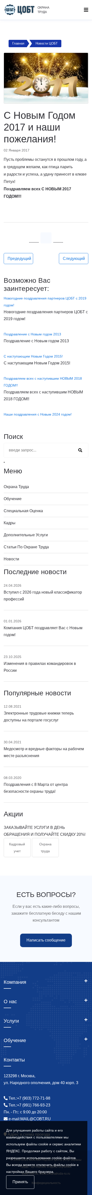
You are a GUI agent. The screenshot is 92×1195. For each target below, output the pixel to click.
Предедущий (19, 258)
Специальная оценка (23, 511)
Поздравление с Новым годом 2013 (32, 334)
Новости (11, 559)
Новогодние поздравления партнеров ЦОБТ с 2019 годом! (45, 301)
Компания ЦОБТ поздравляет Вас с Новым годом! (43, 631)
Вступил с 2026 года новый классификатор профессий (43, 595)
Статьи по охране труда (26, 547)
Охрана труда (16, 487)
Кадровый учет (17, 847)
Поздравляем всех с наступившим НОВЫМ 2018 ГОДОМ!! (43, 381)
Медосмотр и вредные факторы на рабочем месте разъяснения (44, 752)
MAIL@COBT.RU (35, 1119)
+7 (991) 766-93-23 (33, 1105)
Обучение (13, 499)
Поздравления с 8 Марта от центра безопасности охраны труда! (36, 787)
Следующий (74, 258)
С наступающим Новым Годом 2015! (33, 356)
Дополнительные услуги (26, 535)
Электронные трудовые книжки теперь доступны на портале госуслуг (39, 716)
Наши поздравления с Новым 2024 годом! (38, 414)
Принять (20, 1182)
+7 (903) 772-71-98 (33, 1098)
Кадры (9, 523)
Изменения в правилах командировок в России (40, 666)
